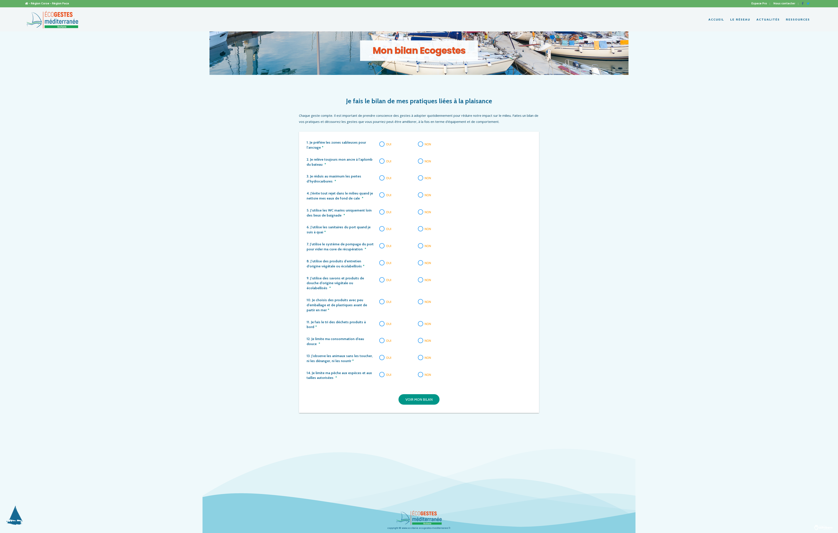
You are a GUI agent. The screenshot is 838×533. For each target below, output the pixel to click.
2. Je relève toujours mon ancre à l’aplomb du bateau (340, 162)
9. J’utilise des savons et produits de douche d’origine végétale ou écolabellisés (335, 283)
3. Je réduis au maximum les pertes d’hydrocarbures (334, 178)
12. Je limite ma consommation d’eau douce (335, 341)
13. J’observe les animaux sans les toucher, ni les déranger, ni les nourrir (340, 358)
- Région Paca (59, 3)
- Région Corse (39, 3)
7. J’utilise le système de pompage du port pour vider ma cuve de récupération (340, 246)
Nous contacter (784, 3)
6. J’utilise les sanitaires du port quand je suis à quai (339, 229)
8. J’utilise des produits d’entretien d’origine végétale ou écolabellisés (335, 263)
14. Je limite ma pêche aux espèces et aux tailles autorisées (339, 375)
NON (428, 144)
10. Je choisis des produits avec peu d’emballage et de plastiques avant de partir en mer (337, 305)
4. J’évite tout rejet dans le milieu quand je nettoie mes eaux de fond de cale (340, 195)
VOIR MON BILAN (419, 399)
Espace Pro (759, 3)
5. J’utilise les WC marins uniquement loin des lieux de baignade (339, 212)
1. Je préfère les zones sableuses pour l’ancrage (336, 145)
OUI (388, 144)
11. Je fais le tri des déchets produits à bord (336, 324)
